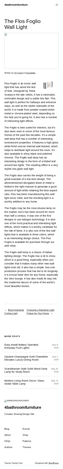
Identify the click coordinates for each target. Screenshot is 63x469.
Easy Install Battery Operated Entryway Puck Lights (21, 346)
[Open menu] (57, 5)
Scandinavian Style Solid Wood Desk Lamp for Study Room (25, 370)
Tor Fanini (18, 73)
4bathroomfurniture (16, 4)
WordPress (53, 463)
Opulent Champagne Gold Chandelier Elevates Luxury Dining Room (26, 358)
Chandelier (30, 73)
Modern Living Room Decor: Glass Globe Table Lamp (24, 382)
